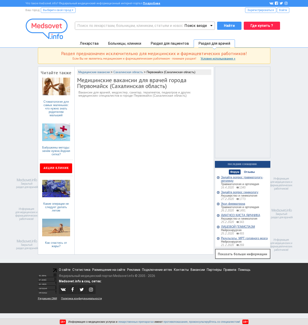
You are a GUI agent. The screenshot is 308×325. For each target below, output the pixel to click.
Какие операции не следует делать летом (56, 207)
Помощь (244, 270)
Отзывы (249, 172)
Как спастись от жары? (56, 244)
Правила (229, 270)
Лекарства (89, 43)
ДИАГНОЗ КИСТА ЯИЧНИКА (240, 215)
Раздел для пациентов (170, 43)
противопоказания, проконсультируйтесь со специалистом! (201, 321)
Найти (229, 25)
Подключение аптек (157, 270)
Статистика (81, 270)
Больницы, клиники (124, 43)
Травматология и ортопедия (240, 184)
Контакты (181, 270)
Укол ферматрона (233, 203)
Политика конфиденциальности (81, 298)
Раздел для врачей (214, 43)
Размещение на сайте (108, 270)
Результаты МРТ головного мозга (244, 238)
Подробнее (151, 3)
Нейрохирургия (231, 230)
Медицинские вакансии (94, 72)
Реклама (133, 270)
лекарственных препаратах (136, 321)
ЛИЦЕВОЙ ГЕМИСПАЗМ (238, 226)
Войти (283, 10)
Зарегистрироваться (260, 10)
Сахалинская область (128, 72)
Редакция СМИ (47, 298)
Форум (234, 172)
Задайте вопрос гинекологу (239, 192)
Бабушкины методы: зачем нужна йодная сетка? (56, 151)
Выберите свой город (57, 10)
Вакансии (198, 270)
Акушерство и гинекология (239, 195)
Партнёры (214, 270)
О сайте (65, 270)
